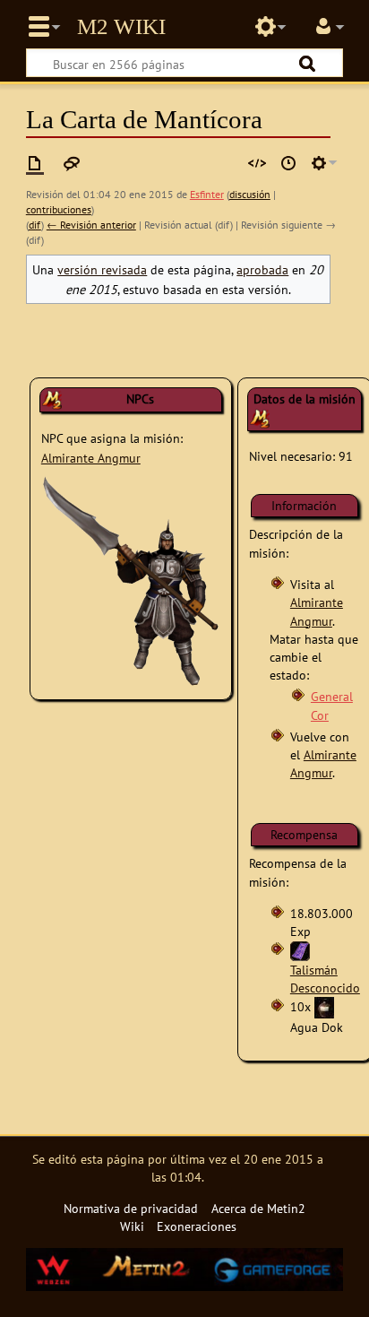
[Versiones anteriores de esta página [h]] (288, 163)
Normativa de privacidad (131, 1208)
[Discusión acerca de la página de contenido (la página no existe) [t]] (72, 163)
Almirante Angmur (91, 457)
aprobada (262, 269)
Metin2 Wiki (121, 27)
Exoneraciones (196, 1226)
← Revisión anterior (91, 224)
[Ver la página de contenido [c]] (35, 163)
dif (35, 224)
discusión (249, 194)
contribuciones (58, 209)
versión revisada (102, 269)
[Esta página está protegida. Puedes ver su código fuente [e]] (257, 163)
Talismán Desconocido (325, 978)
